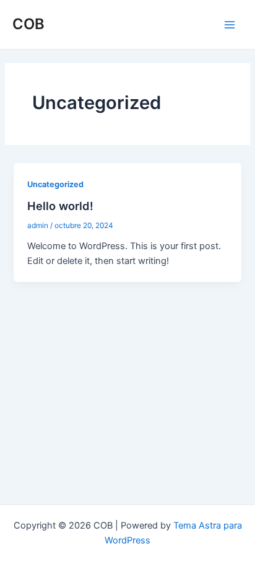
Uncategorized (55, 184)
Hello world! (60, 206)
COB (28, 24)
